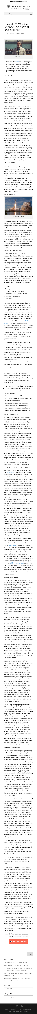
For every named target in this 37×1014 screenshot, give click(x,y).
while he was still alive (17, 563)
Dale (7, 33)
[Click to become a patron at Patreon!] (18, 943)
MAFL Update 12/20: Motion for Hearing (16, 965)
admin (26, 1011)
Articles (21, 33)
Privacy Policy (17, 1011)
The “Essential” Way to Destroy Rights (15, 962)
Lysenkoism (10, 472)
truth (17, 62)
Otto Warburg (13, 545)
